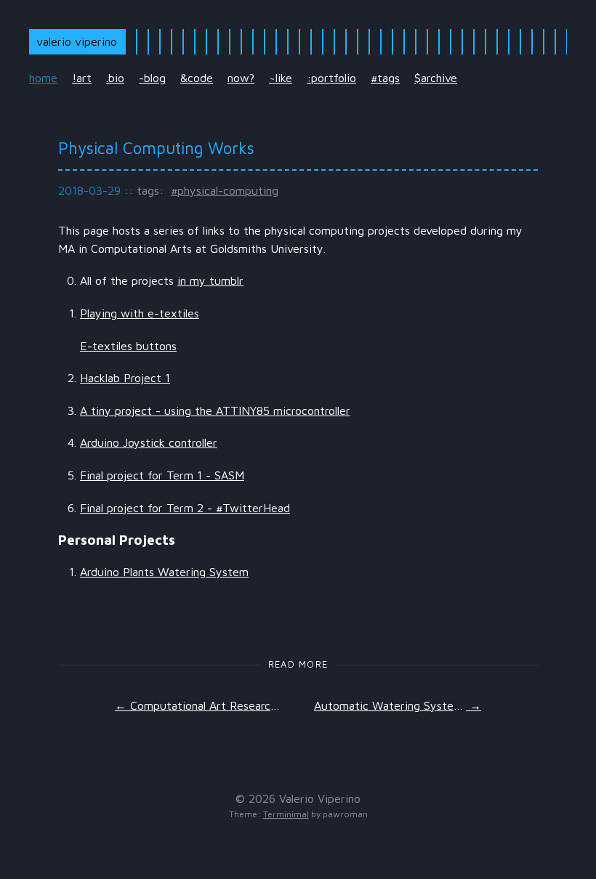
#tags (385, 77)
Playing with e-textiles (139, 313)
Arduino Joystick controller (148, 442)
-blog (152, 77)
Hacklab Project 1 (125, 377)
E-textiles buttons (128, 345)
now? (240, 77)
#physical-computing (224, 190)
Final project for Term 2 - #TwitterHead (185, 507)
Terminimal (286, 814)
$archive (435, 77)
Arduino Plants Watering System (164, 571)
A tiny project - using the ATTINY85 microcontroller (215, 410)
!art (82, 77)
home (43, 77)
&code (196, 77)
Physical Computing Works (156, 148)
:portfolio (331, 77)
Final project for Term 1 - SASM (162, 475)
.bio (115, 77)
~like (280, 77)
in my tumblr (210, 280)
